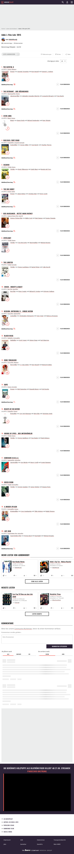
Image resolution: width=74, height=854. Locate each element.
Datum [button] (47, 654)
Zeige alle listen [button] (37, 581)
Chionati (17, 602)
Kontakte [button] (18, 654)
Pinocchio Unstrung (37, 771)
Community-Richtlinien (23, 629)
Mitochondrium (56, 600)
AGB (21, 840)
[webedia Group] (37, 850)
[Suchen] (62, 2)
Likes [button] (63, 654)
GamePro (40, 844)
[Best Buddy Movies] (7, 567)
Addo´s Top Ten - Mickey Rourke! (60, 562)
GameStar (23, 844)
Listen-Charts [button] (37, 614)
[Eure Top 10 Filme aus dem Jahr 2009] (7, 599)
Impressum (7, 840)
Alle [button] (8, 654)
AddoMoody (13, 39)
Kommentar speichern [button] (59, 646)
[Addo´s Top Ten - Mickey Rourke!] (45, 567)
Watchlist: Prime (55, 594)
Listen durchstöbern (11, 28)
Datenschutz (41, 840)
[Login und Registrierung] (67, 2)
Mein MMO (57, 844)
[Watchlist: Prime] (45, 599)
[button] (10, 54)
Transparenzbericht (60, 840)
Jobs (5, 844)
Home (3, 28)
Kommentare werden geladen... (11, 632)
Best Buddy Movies (18, 562)
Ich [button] (29, 654)
